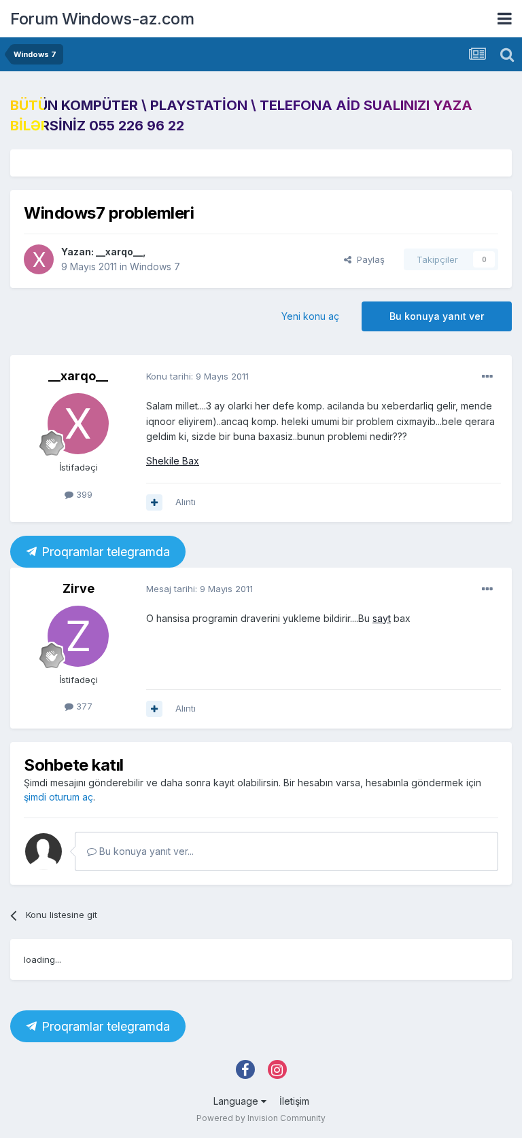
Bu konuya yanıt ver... (145, 851)
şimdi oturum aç (58, 797)
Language (237, 1101)
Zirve (78, 588)
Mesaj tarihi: (199, 588)
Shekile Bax (172, 460)
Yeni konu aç (310, 316)
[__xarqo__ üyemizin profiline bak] (39, 259)
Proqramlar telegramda (104, 552)
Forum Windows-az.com (102, 19)
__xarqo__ (119, 251)
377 (82, 706)
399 (82, 494)
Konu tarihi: (197, 376)
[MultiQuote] (154, 502)
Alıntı (185, 501)
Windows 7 (155, 266)
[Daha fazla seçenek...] (487, 377)
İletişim (294, 1101)
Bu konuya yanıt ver (436, 316)
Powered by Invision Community (261, 1118)
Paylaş (368, 259)
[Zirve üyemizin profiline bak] (78, 636)
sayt (381, 618)
